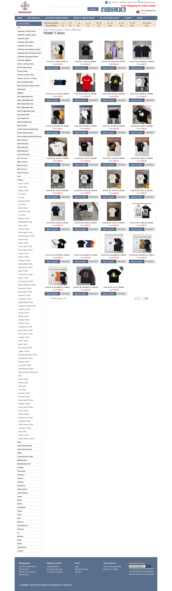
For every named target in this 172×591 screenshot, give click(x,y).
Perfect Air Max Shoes (26, 75)
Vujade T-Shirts (23, 351)
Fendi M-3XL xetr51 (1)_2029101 (113, 223)
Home (19, 18)
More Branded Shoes (25, 82)
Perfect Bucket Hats (25, 133)
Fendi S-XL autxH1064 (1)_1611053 (57, 255)
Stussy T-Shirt (23, 278)
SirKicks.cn (44, 585)
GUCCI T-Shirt (23, 184)
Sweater (20, 482)
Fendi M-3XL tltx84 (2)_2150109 (57, 158)
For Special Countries (55, 572)
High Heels (21, 89)
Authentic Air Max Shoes (26, 35)
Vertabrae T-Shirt (24, 421)
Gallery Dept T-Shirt (25, 264)
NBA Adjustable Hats (25, 100)
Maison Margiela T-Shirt (27, 285)
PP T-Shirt (22, 194)
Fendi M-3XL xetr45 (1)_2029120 (141, 190)
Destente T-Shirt (24, 393)
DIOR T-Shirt (22, 208)
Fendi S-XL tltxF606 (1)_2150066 (141, 94)
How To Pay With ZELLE (27, 566)
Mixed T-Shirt (23, 271)
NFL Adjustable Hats (109, 18)
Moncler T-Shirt (23, 219)
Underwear (21, 507)
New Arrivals (34, 18)
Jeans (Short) (22, 493)
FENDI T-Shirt (23, 191)
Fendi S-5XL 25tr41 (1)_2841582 (85, 94)
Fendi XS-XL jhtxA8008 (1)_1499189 (113, 255)
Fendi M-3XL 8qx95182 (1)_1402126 (85, 287)
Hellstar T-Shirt (23, 323)
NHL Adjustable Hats (25, 107)
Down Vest (21, 486)
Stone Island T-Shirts (25, 400)
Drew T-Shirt (22, 226)
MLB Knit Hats (22, 151)
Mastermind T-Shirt (25, 292)
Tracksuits (21, 471)
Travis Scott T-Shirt (25, 246)
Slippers (20, 93)
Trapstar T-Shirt (23, 337)
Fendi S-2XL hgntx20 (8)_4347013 (113, 61)
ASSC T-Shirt (23, 341)
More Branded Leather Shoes (28, 86)
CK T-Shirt (22, 390)
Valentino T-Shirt (24, 295)
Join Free (122, 2)
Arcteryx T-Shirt (23, 320)
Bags (19, 540)
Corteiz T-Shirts (23, 414)
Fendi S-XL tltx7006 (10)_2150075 (57, 126)
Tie (18, 533)
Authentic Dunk (23, 38)
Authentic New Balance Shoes (28, 49)
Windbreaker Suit (24, 464)
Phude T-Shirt (23, 383)
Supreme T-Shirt (24, 309)
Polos (19, 442)
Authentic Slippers (24, 60)
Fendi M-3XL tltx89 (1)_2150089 (142, 126)
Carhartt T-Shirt (23, 397)
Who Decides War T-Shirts (27, 355)
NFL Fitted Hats (23, 118)
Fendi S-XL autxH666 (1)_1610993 (85, 255)
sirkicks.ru (68, 585)
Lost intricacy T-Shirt (25, 281)
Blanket (20, 536)
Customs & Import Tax (55, 569)
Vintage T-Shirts (24, 404)
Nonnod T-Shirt (23, 362)
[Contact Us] (103, 9)
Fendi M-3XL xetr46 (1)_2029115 (57, 223)
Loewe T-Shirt (23, 253)
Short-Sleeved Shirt (24, 446)
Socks (19, 511)
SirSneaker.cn (56, 585)
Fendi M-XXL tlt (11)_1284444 (113, 287)
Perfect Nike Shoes (24, 68)
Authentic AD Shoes (25, 46)
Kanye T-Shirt (23, 379)
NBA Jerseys (22, 162)
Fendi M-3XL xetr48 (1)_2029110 (85, 223)
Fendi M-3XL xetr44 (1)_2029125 (113, 190)
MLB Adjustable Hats (25, 104)
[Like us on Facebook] (118, 9)
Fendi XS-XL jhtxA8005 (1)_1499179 (141, 255)
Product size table (81, 569)
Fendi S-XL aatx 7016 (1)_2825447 (57, 94)
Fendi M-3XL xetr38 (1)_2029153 (113, 158)
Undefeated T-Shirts (25, 358)
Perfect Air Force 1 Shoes (27, 78)
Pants (19, 500)
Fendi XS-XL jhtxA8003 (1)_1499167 (57, 287)
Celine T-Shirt (23, 243)
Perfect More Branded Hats (27, 129)
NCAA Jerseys (23, 173)
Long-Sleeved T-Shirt (25, 457)
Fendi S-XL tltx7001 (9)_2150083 (113, 126)
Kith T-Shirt (22, 386)
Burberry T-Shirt (24, 201)
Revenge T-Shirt (24, 260)
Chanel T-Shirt (23, 313)
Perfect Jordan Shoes (84, 18)
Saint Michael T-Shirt (25, 369)
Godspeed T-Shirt (24, 299)
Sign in (114, 2)
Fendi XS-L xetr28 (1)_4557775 (57, 61)
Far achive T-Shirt (24, 365)
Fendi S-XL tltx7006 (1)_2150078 (85, 126)
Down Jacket (22, 489)
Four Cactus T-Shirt (25, 334)
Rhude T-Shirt (23, 316)
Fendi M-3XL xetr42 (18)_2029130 (85, 190)
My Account (132, 2)
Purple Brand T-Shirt (25, 302)
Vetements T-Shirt (24, 288)
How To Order (24, 569)
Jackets (20, 478)
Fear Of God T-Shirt (25, 348)
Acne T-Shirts (23, 411)
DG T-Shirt (22, 205)
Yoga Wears (21, 547)
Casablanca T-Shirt (25, 327)
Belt (18, 518)
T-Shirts (128, 18)
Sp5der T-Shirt (23, 257)
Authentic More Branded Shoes (29, 53)
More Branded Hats (24, 122)
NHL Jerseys (22, 169)
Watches (20, 529)
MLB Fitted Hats (23, 115)
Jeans (139, 18)
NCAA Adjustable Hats (26, 111)
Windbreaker (22, 460)
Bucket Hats (22, 126)
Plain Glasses (22, 526)
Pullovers (21, 475)
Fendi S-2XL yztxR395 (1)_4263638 (142, 61)
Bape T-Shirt (22, 344)
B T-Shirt (21, 198)
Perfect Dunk (22, 71)
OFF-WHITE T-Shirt (25, 222)
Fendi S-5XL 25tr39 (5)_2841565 (114, 94)
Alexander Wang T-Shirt (27, 306)
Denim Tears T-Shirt (25, 330)
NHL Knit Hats (22, 147)
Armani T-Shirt (23, 435)
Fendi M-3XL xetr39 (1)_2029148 (141, 158)
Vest (19, 176)
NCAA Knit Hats (23, 155)
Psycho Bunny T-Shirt (26, 439)
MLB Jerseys (22, 165)
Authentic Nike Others (25, 42)
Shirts (19, 453)
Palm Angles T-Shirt (25, 250)
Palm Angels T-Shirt (25, 232)
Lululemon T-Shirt (24, 428)
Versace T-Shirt (23, 229)
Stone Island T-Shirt (25, 267)
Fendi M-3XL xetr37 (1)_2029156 (85, 158)
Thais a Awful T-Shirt (25, 425)
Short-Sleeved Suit (24, 449)
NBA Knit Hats (22, 144)
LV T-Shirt (21, 215)
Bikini (19, 544)
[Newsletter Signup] (108, 9)
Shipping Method (53, 566)
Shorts (19, 504)
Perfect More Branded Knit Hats (29, 136)
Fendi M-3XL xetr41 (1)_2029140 (57, 190)
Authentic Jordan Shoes (56, 18)
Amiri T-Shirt (22, 187)
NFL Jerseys (22, 158)
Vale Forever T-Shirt (25, 274)
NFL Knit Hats (22, 140)
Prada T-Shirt (23, 239)
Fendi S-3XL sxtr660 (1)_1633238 (141, 223)
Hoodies (20, 467)
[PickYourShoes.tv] (113, 9)
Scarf (19, 515)
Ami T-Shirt (22, 432)
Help (77, 566)
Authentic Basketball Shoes (28, 57)
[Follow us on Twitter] (123, 9)
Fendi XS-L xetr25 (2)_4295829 (85, 61)
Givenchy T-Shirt (24, 212)
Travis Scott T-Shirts (25, 407)
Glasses (20, 522)
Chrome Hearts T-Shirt (26, 236)
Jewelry (20, 551)
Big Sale (78, 572)
